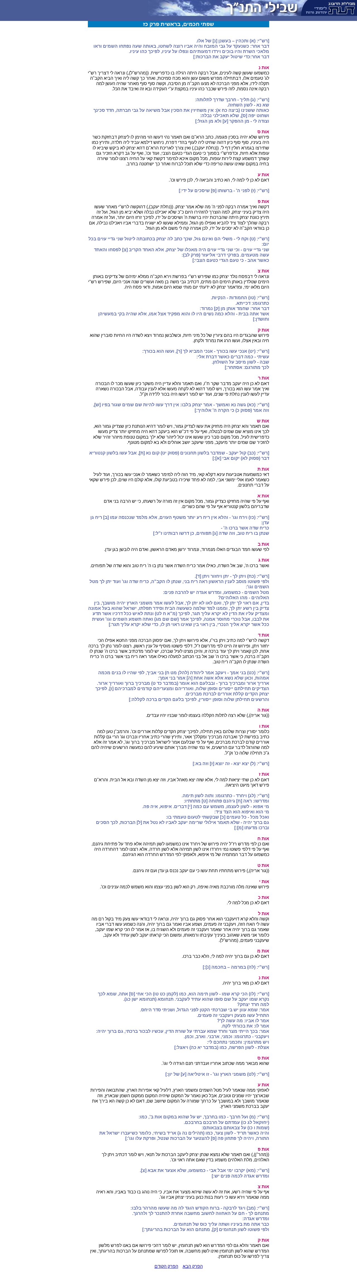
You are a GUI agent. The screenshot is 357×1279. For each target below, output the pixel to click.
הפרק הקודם (166, 1266)
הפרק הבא (193, 1266)
